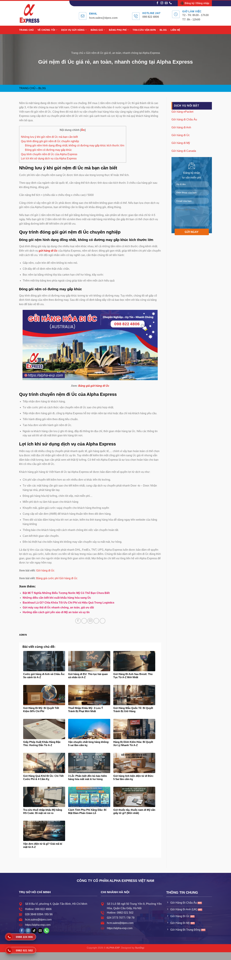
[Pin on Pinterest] (96, 621)
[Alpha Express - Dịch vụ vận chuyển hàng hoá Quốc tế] (33, 13)
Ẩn (83, 130)
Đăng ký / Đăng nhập (197, 3)
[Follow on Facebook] (157, 3)
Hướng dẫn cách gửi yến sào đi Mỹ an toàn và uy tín (56, 612)
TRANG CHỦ (26, 30)
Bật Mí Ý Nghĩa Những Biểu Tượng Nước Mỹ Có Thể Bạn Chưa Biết (66, 593)
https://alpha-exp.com (38, 924)
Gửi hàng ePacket (182, 111)
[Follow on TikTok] (34, 930)
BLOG (163, 30)
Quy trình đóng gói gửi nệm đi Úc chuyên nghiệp (50, 141)
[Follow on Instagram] (161, 3)
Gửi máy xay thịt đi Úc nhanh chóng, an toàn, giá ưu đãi (58, 607)
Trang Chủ (27, 88)
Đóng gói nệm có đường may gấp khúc (48, 149)
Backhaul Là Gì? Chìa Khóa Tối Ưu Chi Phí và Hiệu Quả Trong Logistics (68, 602)
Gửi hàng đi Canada (183, 150)
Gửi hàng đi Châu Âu (184, 119)
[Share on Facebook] (78, 621)
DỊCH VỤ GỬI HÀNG (73, 30)
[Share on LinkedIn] (102, 621)
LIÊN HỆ (175, 30)
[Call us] (170, 3)
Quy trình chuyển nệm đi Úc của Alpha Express (49, 154)
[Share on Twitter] (84, 621)
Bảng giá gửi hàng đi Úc (93, 385)
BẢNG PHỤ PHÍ (117, 30)
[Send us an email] (166, 3)
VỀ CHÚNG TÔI (46, 30)
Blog (42, 88)
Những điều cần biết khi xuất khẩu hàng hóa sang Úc (57, 597)
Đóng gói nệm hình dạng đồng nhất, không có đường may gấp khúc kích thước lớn (74, 145)
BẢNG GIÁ (97, 30)
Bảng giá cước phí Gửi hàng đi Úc (56, 578)
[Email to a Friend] (90, 621)
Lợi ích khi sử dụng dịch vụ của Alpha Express (49, 158)
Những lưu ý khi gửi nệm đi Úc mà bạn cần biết (49, 136)
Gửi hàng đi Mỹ (180, 143)
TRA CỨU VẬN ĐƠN (144, 30)
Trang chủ (77, 53)
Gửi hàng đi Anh (181, 127)
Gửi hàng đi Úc (45, 570)
